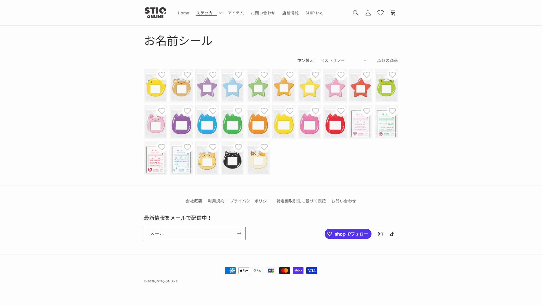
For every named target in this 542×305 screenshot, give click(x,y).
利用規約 (216, 201)
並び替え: (306, 60)
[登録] (239, 233)
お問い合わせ (343, 201)
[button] (208, 13)
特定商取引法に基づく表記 (301, 201)
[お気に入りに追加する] (161, 74)
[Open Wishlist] (380, 12)
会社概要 (194, 201)
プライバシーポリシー (250, 201)
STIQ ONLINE (167, 281)
